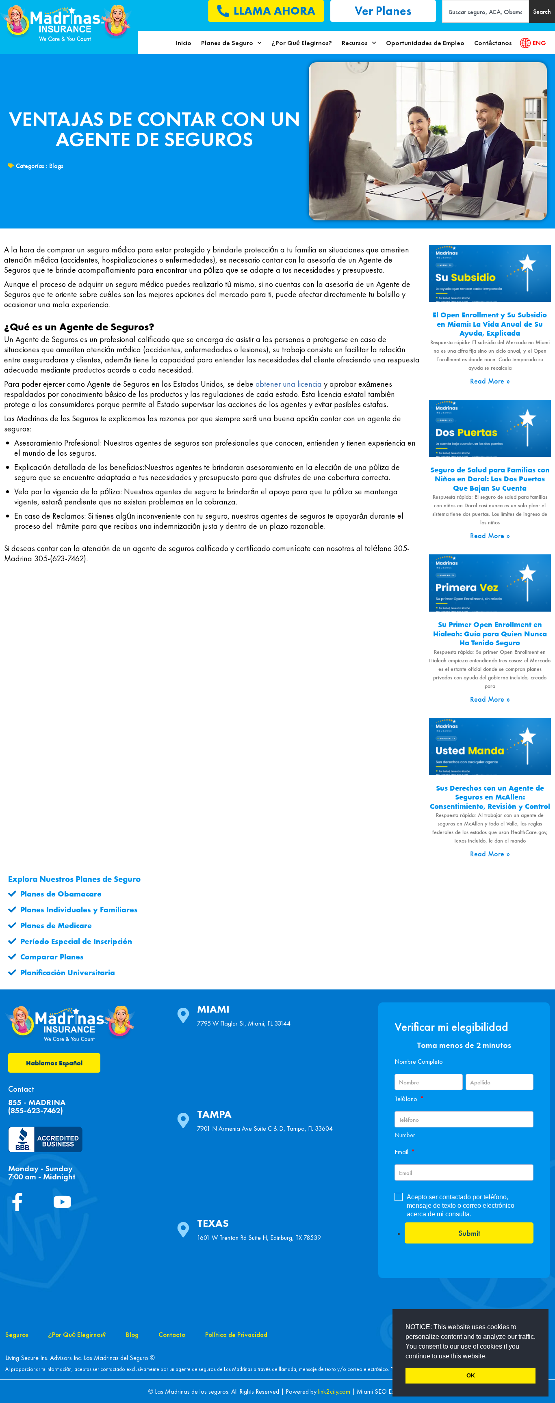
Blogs (56, 165)
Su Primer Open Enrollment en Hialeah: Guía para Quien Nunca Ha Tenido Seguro (490, 633)
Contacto (171, 1334)
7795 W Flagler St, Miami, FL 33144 (244, 1023)
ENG (539, 43)
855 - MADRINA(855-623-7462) (36, 1106)
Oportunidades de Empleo (425, 43)
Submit (469, 1232)
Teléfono (409, 1098)
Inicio (183, 43)
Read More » (490, 381)
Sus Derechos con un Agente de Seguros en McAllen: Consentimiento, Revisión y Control (490, 797)
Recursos (355, 43)
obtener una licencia (289, 384)
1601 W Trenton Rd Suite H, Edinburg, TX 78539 (259, 1237)
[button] (489, 1357)
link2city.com (334, 1391)
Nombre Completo (419, 1061)
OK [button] (470, 1375)
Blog (132, 1334)
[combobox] (485, 11)
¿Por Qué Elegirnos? (301, 43)
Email (405, 1151)
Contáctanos (493, 43)
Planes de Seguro (227, 43)
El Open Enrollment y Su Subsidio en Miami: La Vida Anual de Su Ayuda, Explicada (490, 324)
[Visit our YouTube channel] (65, 1202)
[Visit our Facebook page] (20, 1202)
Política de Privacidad (236, 1334)
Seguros (16, 1334)
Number (405, 1135)
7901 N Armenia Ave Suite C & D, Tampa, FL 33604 (265, 1128)
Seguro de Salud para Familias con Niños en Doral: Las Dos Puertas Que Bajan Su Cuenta (490, 479)
